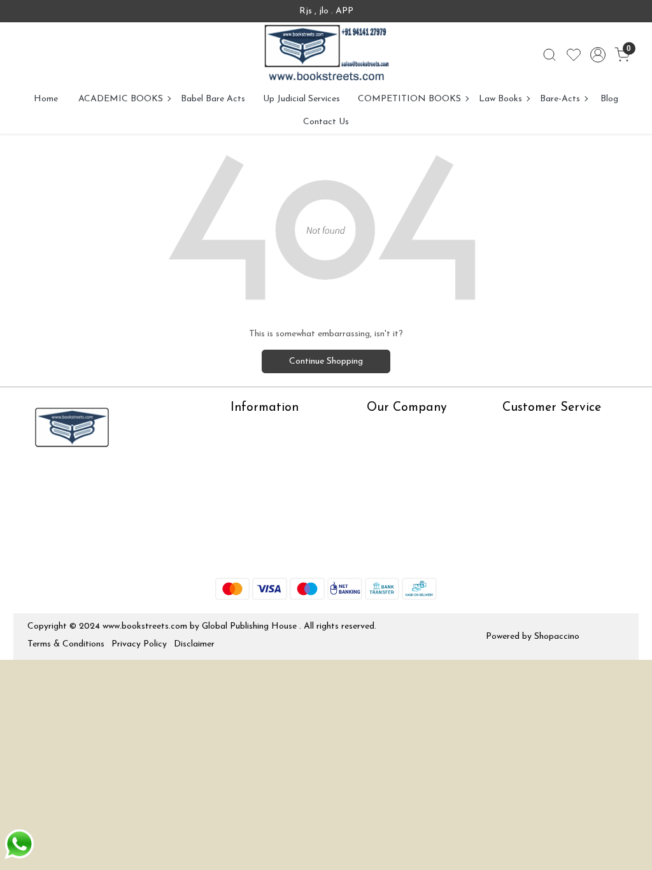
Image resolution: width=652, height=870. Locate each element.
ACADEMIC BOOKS (120, 99)
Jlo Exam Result (262, 517)
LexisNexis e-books (269, 466)
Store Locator (258, 555)
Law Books (500, 99)
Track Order (526, 504)
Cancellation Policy (540, 485)
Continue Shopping (326, 361)
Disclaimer (194, 644)
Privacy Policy (139, 644)
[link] (549, 54)
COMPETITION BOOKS (409, 99)
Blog (609, 99)
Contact (518, 429)
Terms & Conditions (65, 644)
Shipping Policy (532, 466)
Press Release (394, 429)
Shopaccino (556, 636)
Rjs (508, 448)
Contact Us (326, 122)
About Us (249, 429)
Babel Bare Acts (213, 99)
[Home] (326, 55)
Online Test (252, 448)
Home (46, 99)
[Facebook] (36, 480)
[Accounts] (598, 54)
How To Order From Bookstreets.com (270, 491)
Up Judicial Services (301, 99)
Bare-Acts (560, 99)
